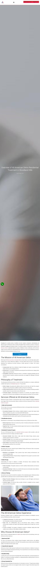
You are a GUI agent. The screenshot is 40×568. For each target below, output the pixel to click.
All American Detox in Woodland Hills (13, 360)
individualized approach (15, 383)
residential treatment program (22, 432)
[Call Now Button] (2, 284)
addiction (19, 534)
